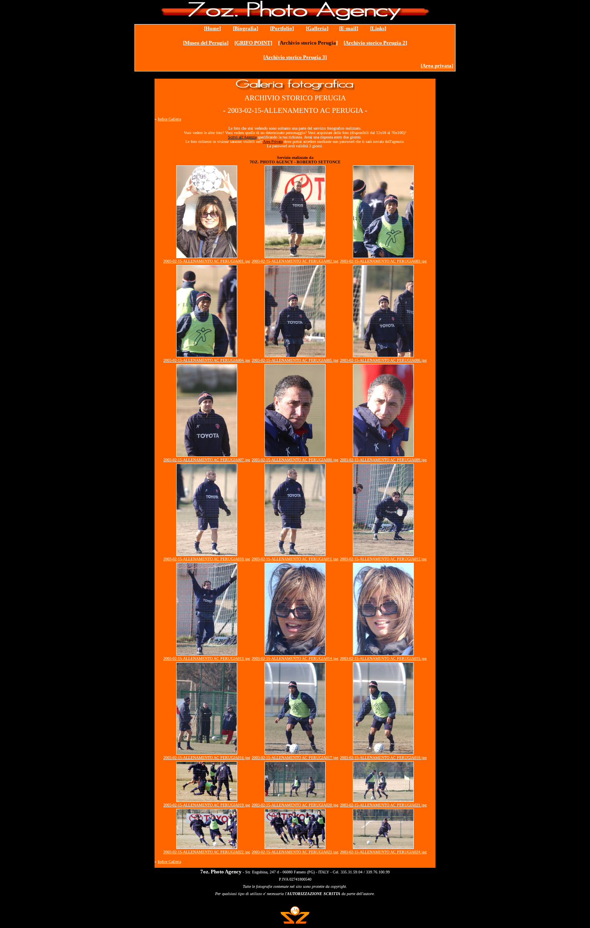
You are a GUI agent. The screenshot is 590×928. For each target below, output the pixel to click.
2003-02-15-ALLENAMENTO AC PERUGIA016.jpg (206, 757)
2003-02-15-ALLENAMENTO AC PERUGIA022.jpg (206, 852)
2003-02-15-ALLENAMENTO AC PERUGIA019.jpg (206, 805)
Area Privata (273, 141)
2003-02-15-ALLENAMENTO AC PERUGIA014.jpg (295, 658)
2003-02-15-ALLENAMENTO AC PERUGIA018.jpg (383, 757)
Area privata (437, 66)
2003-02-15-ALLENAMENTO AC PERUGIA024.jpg (383, 852)
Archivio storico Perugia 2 (375, 43)
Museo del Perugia (206, 43)
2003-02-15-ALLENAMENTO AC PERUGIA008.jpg (295, 460)
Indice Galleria (169, 119)
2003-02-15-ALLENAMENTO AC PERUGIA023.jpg (295, 852)
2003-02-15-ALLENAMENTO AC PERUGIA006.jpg (383, 360)
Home (212, 28)
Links (378, 28)
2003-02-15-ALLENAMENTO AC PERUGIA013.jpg (206, 658)
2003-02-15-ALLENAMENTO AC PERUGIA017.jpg (295, 757)
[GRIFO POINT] (253, 43)
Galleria (317, 28)
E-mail (348, 28)
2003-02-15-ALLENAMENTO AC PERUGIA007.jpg (206, 460)
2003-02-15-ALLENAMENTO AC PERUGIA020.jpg (295, 805)
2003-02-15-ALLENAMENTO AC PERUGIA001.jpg (206, 261)
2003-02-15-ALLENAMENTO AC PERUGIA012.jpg (383, 559)
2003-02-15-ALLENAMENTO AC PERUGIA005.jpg (295, 360)
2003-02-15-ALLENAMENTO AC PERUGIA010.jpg (206, 559)
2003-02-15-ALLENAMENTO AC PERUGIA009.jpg (383, 460)
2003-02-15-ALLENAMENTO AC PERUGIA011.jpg (295, 559)
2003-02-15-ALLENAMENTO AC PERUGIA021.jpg (383, 805)
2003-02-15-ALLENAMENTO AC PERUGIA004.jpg (206, 360)
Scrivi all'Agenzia (242, 137)
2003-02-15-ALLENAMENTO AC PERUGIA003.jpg (383, 261)
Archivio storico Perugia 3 (295, 57)
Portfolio (282, 28)
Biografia (245, 28)
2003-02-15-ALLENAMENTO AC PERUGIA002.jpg (295, 261)
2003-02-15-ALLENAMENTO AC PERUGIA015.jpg (383, 658)
